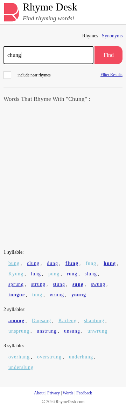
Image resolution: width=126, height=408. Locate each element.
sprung (16, 284)
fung (91, 263)
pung (53, 273)
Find (109, 55)
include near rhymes (34, 75)
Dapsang (41, 320)
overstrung (49, 356)
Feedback (84, 393)
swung (98, 284)
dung (52, 263)
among (16, 320)
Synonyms (112, 35)
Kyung (15, 273)
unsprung (18, 331)
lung (36, 273)
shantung (94, 320)
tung (37, 294)
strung (38, 284)
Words (68, 393)
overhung (19, 356)
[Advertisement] (63, 176)
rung (72, 273)
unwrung (97, 331)
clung (33, 263)
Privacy (53, 393)
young (78, 294)
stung (59, 284)
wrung (57, 294)
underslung (21, 367)
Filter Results (111, 74)
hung (110, 263)
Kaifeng (67, 320)
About (39, 393)
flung (71, 263)
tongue (16, 294)
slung (91, 273)
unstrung (47, 331)
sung (78, 284)
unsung (72, 331)
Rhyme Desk (50, 7)
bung (14, 263)
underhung (81, 356)
